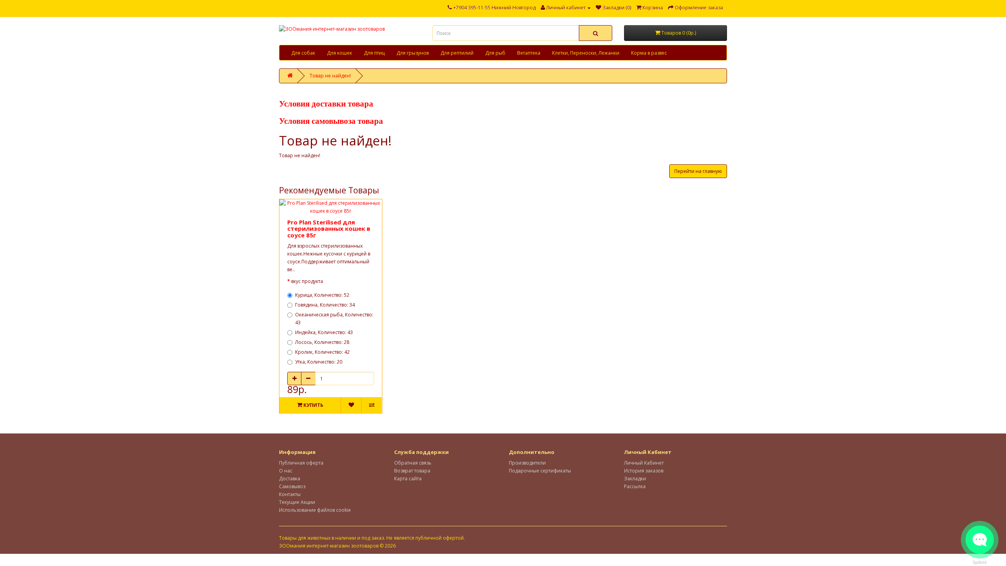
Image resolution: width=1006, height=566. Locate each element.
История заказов (643, 470)
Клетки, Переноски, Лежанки (585, 53)
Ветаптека (528, 53)
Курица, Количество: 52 (322, 295)
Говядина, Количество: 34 (325, 304)
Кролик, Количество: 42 (322, 352)
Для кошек (339, 53)
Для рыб (495, 53)
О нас (285, 470)
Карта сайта (408, 478)
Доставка (289, 478)
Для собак (303, 53)
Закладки (635, 478)
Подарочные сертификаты (540, 470)
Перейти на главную (698, 171)
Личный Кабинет (644, 462)
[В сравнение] (371, 405)
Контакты (290, 494)
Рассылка (635, 486)
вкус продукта (307, 281)
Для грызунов (413, 53)
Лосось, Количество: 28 (322, 342)
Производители (527, 462)
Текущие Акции (297, 502)
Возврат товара (412, 470)
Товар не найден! (330, 75)
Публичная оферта (301, 462)
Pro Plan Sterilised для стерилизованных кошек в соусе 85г (328, 228)
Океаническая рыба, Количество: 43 (334, 318)
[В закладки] (351, 405)
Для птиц (374, 53)
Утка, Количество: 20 (318, 361)
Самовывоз (292, 486)
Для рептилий (457, 53)
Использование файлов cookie (315, 510)
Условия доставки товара (326, 103)
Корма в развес (649, 53)
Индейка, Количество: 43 (324, 332)
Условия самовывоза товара (331, 121)
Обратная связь (412, 462)
